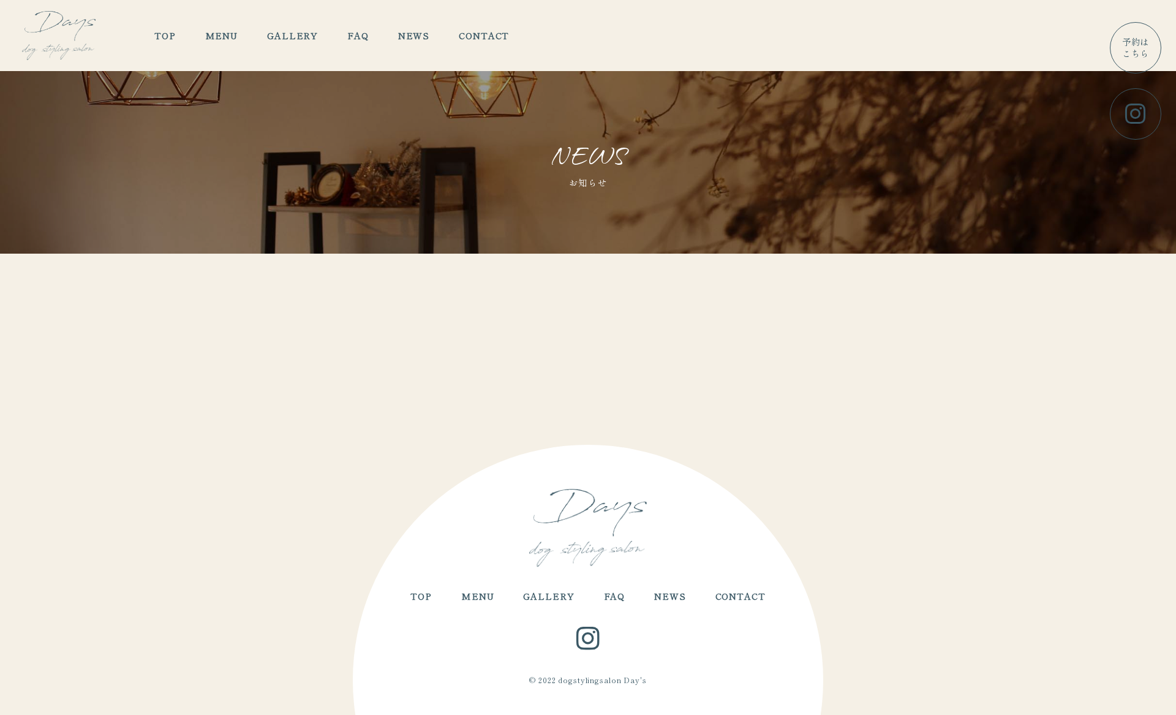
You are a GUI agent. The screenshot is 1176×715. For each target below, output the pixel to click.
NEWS (413, 35)
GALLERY (292, 35)
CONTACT (484, 35)
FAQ (358, 35)
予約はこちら (1136, 47)
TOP (165, 35)
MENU (221, 35)
